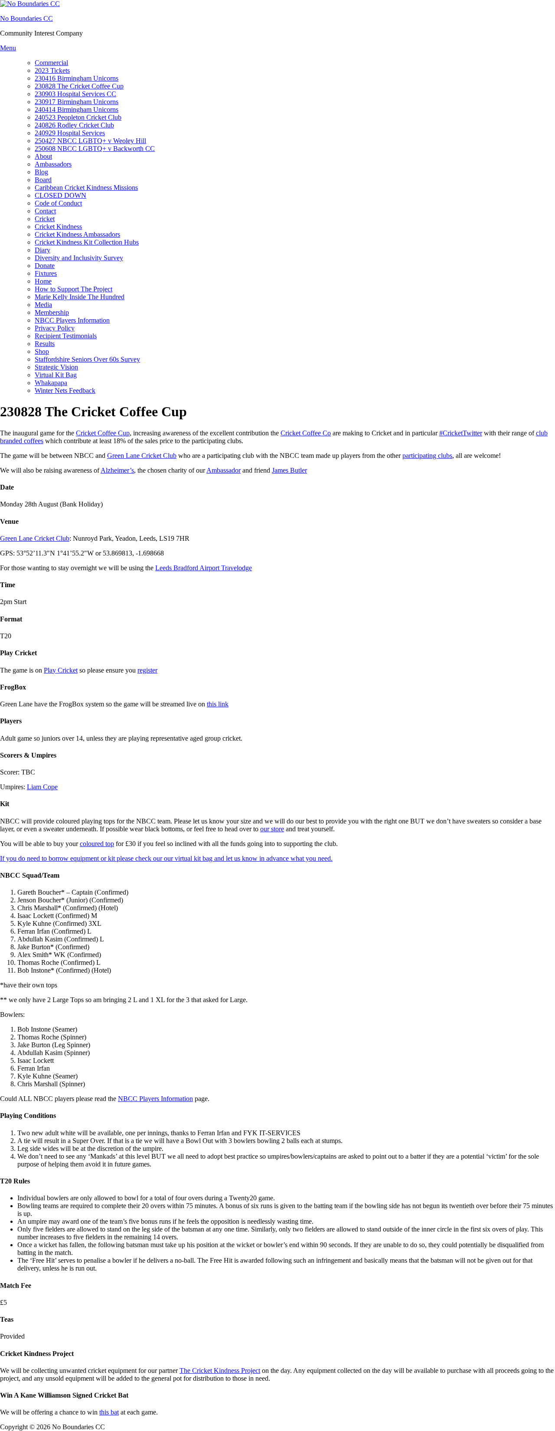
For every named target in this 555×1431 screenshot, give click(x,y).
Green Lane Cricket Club (141, 455)
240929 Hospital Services (70, 133)
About (43, 156)
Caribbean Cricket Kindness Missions (86, 187)
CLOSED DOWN (60, 195)
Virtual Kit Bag (56, 375)
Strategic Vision (56, 367)
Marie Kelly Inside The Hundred (79, 297)
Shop (42, 351)
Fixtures (46, 273)
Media (43, 304)
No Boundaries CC (26, 18)
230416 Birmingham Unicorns (76, 78)
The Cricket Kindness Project (220, 1370)
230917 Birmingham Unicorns (76, 101)
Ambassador (223, 470)
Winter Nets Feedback (65, 390)
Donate (45, 265)
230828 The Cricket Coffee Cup (79, 86)
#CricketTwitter (460, 433)
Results (45, 343)
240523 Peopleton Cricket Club (78, 117)
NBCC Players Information (72, 320)
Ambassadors (53, 164)
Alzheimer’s (117, 470)
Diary (42, 250)
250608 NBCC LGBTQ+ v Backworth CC (95, 148)
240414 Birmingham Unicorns (76, 109)
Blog (41, 172)
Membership (52, 312)
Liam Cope (42, 787)
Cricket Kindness (58, 226)
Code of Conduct (58, 203)
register (147, 670)
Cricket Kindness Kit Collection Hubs (87, 242)
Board (43, 179)
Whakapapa (51, 382)
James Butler (289, 470)
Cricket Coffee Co (306, 433)
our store (272, 829)
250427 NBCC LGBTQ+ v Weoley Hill (90, 140)
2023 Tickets (52, 70)
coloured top (97, 843)
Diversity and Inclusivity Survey (79, 257)
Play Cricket (61, 670)
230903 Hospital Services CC (75, 94)
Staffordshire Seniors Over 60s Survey (87, 359)
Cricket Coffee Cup (103, 433)
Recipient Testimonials (66, 336)
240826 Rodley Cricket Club (74, 125)
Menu (8, 48)
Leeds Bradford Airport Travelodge (203, 568)
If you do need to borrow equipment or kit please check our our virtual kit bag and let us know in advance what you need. (166, 858)
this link (218, 704)
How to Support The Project (73, 289)
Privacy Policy (55, 328)
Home (43, 281)
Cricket (45, 218)
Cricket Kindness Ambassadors (77, 234)
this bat (109, 1412)
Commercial (51, 62)
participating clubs (427, 455)
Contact (45, 211)
